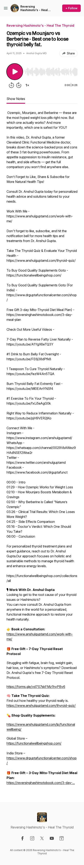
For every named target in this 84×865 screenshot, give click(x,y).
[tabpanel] (42, 449)
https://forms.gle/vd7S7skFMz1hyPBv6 (36, 687)
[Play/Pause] (15, 71)
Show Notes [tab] (16, 99)
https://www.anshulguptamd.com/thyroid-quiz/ (41, 705)
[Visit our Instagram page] (32, 838)
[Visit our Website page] (62, 838)
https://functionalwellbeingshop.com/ (34, 743)
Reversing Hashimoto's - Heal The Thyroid (34, 8)
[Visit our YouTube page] (52, 838)
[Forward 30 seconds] (19, 85)
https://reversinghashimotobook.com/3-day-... (41, 783)
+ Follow (71, 8)
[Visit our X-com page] (42, 838)
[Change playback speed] (27, 85)
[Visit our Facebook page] (22, 838)
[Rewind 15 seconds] (11, 85)
